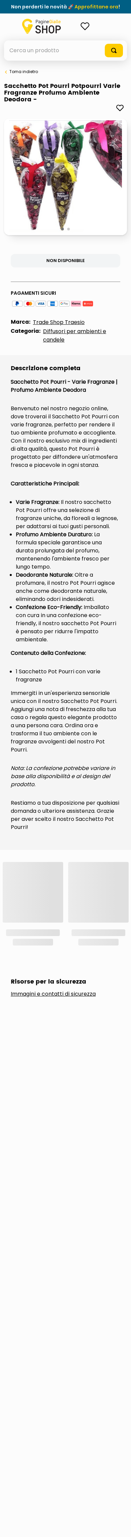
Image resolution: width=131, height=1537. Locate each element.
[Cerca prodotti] (114, 50)
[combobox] (65, 50)
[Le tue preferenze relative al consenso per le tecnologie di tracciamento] (119, 1525)
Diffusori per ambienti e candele (74, 335)
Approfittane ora (96, 6)
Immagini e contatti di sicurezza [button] (53, 994)
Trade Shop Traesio (59, 322)
